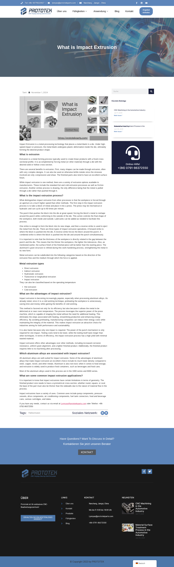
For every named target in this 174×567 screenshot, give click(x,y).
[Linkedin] (142, 3)
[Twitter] (149, 471)
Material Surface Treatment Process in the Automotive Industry (129, 126)
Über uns (62, 11)
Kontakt (129, 11)
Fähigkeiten (79, 11)
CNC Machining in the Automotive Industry (129, 110)
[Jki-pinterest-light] (151, 3)
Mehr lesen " (118, 115)
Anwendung (100, 11)
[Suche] (151, 91)
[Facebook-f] (144, 471)
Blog (117, 11)
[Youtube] (146, 3)
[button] (102, 413)
